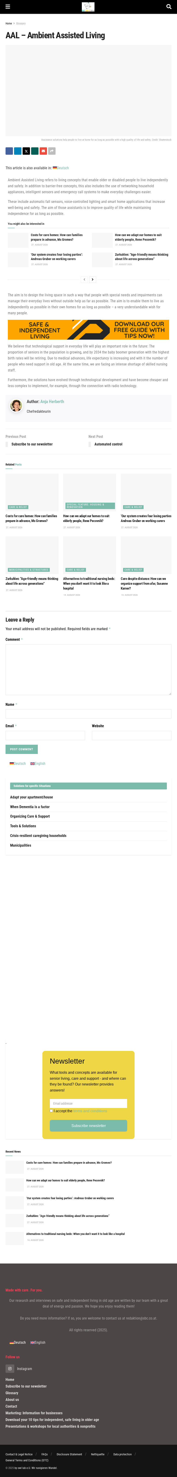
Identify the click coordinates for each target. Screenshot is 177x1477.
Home (9, 23)
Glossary (21, 23)
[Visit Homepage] (88, 7)
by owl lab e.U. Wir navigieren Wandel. (36, 1468)
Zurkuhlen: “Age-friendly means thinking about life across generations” (67, 1216)
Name (12, 704)
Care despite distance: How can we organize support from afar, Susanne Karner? (144, 583)
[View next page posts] (92, 279)
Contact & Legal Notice (19, 1454)
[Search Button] (168, 7)
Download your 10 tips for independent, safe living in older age (52, 1420)
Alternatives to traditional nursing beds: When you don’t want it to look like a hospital (89, 583)
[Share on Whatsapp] (34, 151)
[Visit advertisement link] (88, 947)
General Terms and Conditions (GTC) (27, 1460)
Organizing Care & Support (30, 816)
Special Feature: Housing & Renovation (85, 506)
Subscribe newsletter (88, 1126)
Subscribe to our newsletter (26, 1386)
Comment (14, 639)
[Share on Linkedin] (17, 151)
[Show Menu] (8, 7)
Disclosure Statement (69, 1454)
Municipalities (20, 845)
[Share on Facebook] (9, 151)
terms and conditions (90, 1111)
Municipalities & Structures (28, 569)
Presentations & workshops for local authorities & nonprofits (50, 1426)
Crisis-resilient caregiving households (38, 835)
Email (11, 726)
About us (12, 1399)
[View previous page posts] (84, 279)
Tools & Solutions (23, 826)
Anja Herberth (52, 401)
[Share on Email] (43, 151)
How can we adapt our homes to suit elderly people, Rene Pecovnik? (65, 1180)
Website (98, 726)
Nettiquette (97, 1454)
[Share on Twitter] (26, 151)
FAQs (44, 1454)
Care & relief (18, 507)
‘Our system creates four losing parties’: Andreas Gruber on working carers (70, 1198)
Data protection (122, 1454)
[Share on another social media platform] (52, 151)
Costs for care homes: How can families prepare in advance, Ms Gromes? (69, 1162)
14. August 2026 (71, 595)
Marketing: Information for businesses (34, 1413)
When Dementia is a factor (30, 807)
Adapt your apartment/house (31, 797)
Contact (11, 1406)
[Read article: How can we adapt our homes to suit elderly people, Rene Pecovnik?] (102, 240)
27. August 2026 (39, 244)
